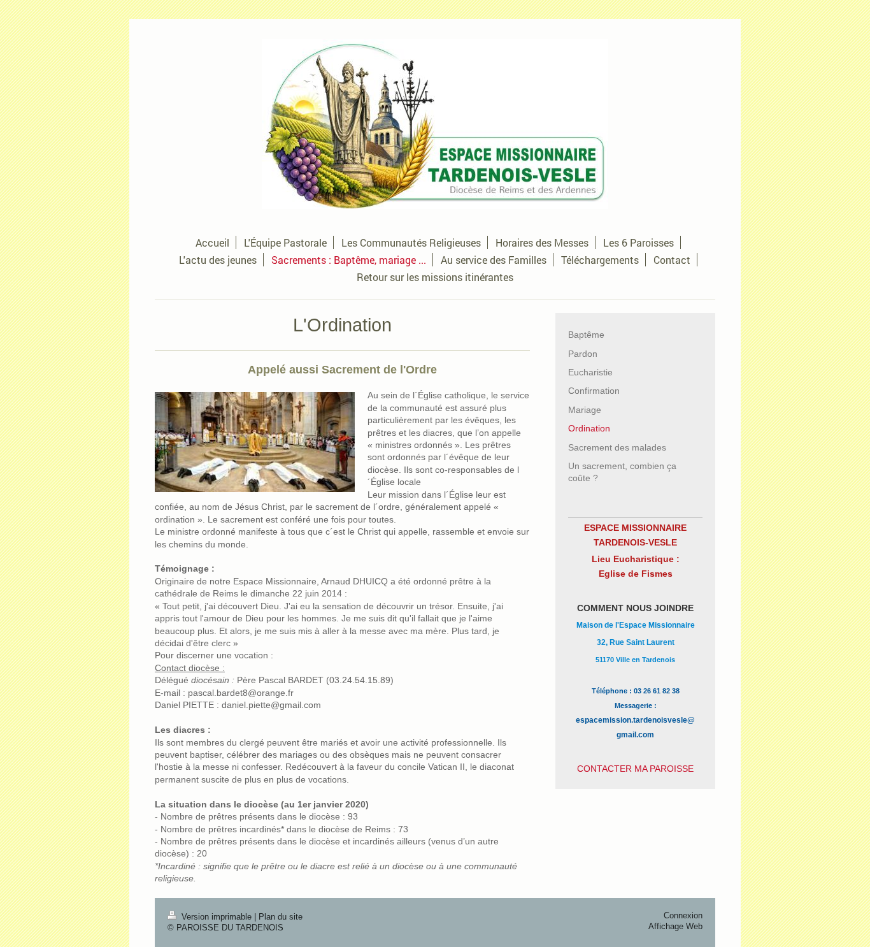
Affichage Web (675, 926)
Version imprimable (216, 917)
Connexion (683, 915)
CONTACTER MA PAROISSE (635, 768)
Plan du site (281, 917)
